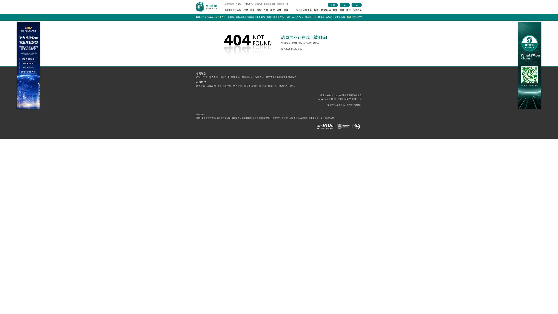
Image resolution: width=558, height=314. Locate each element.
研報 (275, 17)
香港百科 (357, 10)
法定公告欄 (339, 17)
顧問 (279, 10)
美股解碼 (260, 17)
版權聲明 (259, 77)
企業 (266, 10)
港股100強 (326, 10)
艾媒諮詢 (211, 86)
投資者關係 (247, 77)
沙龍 (259, 10)
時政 (348, 10)
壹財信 (262, 86)
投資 (316, 10)
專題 (342, 10)
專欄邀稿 (235, 77)
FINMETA (249, 4)
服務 (349, 17)
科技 (335, 10)
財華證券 (258, 4)
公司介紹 (224, 77)
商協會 (321, 17)
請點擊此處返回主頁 (291, 49)
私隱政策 (281, 77)
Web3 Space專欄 (301, 17)
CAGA (329, 17)
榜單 (246, 10)
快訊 (198, 17)
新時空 (228, 86)
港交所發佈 (207, 17)
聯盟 (286, 10)
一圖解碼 (229, 17)
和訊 (220, 86)
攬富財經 (283, 86)
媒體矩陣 (269, 4)
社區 (314, 17)
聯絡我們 (357, 17)
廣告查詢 (213, 77)
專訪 (282, 17)
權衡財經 (272, 86)
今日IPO (219, 17)
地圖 (252, 10)
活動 (288, 17)
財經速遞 (307, 10)
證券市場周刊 (250, 86)
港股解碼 (240, 17)
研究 (272, 10)
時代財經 (237, 86)
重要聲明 (270, 77)
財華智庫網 (229, 4)
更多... (293, 86)
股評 (269, 17)
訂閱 (333, 5)
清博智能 (200, 86)
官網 (239, 10)
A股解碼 (251, 17)
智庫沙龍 (282, 4)
